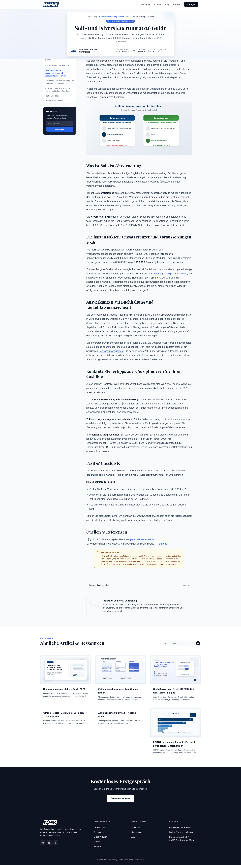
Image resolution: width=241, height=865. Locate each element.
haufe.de (162, 543)
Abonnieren (59, 129)
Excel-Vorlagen (100, 837)
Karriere (176, 4)
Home (89, 17)
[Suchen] (198, 643)
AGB (133, 837)
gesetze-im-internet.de (141, 539)
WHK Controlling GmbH (113, 859)
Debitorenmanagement (111, 351)
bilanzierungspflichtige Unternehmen (167, 273)
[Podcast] (55, 842)
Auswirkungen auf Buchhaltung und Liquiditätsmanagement (59, 82)
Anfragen (191, 4)
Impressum (136, 827)
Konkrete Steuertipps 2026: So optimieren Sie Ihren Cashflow (57, 89)
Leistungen (145, 4)
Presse (97, 841)
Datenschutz (136, 832)
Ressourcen (99, 832)
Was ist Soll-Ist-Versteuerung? (57, 65)
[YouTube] (49, 842)
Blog (167, 4)
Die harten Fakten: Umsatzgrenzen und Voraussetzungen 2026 (55, 73)
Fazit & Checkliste (52, 96)
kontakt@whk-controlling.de (181, 832)
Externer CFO (100, 827)
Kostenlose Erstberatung (180, 827)
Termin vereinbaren (120, 798)
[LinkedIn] (42, 842)
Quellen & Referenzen (54, 101)
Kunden (157, 4)
